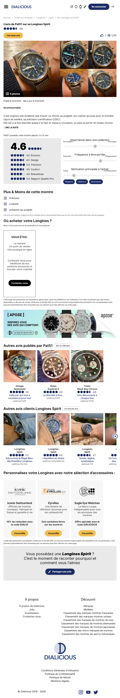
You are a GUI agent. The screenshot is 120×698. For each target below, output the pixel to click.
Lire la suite (12, 127)
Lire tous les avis (71, 409)
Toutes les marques (23, 17)
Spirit (51, 17)
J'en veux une (13, 35)
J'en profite (19, 533)
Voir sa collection (63, 346)
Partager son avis (61, 571)
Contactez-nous (19, 283)
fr (113, 6)
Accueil (7, 17)
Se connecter (99, 6)
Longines (40, 17)
